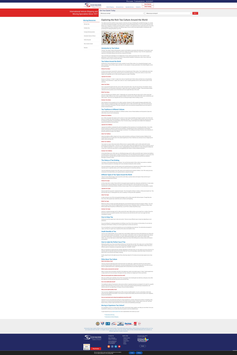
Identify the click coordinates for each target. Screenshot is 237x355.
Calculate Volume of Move (89, 35)
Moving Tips (86, 24)
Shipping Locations (126, 337)
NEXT (195, 13)
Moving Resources (89, 20)
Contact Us (138, 7)
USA (149, 1)
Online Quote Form (116, 311)
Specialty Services (129, 7)
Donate (142, 346)
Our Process (125, 339)
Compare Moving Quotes (89, 32)
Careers (124, 342)
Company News (126, 340)
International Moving (109, 314)
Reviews (86, 47)
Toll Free (140, 1)
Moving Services (119, 7)
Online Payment (87, 39)
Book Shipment (147, 4)
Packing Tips (87, 28)
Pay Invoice (96, 348)
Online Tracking (147, 6)
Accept (132, 352)
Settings (139, 352)
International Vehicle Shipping (111, 316)
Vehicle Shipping (110, 7)
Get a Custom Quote (88, 43)
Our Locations (130, 1)
